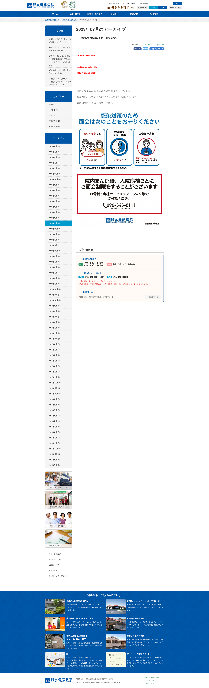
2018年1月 (54, 333)
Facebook (137, 49)
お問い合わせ (143, 3)
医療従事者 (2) (54, 121)
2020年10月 (55, 251)
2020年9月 (54, 256)
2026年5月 (54, 157)
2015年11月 (54, 454)
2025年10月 (55, 179)
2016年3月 (54, 432)
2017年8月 (54, 344)
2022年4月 (54, 234)
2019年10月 (55, 300)
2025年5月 (54, 190)
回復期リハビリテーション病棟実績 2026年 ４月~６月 (60, 40)
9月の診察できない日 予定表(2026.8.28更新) (59, 48)
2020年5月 (54, 267)
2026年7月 (54, 152)
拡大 (162, 7)
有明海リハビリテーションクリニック (143, 601)
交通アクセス (114, 3)
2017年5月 (54, 355)
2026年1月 (54, 168)
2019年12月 (55, 289)
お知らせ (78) (54, 104)
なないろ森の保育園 (135, 636)
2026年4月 (54, 163)
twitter (145, 49)
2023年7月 (54, 223)
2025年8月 (54, 185)
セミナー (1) (53, 115)
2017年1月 (54, 377)
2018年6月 (54, 322)
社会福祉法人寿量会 (135, 618)
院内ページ (150, 683)
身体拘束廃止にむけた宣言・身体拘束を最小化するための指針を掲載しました (60, 82)
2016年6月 (54, 416)
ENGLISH (173, 7)
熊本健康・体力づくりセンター (79, 618)
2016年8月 (54, 405)
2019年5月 (54, 306)
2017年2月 (54, 372)
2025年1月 (54, 196)
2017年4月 (54, 361)
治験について (54, 565)
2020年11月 (54, 245)
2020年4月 (54, 273)
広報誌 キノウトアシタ (57, 576)
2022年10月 (55, 229)
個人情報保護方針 (152, 677)
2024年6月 (54, 207)
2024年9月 (54, 201)
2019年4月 (54, 311)
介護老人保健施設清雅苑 (77, 601)
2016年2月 (54, 438)
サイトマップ (151, 680)
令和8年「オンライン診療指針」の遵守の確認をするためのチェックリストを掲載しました (60, 60)
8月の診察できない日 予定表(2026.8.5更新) (59, 71)
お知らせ (146, 45)
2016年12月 (55, 383)
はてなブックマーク (156, 49)
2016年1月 (54, 443)
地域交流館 (53, 570)
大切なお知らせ (158, 45)
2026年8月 (54, 146)
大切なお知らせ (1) (56, 126)
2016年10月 (55, 394)
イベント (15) (54, 110)
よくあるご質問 (129, 3)
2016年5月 (54, 421)
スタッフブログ (55, 554)
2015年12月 (55, 449)
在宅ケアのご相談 (55, 559)
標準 (153, 7)
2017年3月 (54, 366)
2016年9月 (54, 399)
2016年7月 (54, 410)
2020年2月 (54, 278)
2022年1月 (54, 240)
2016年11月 (54, 388)
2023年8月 (54, 218)
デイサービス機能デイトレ (138, 654)
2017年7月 (54, 350)
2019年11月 (54, 295)
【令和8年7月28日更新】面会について (99, 37)
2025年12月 (55, 174)
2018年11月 (54, 317)
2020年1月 (54, 284)
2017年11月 (54, 339)
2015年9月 (54, 460)
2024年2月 (54, 212)
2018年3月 (54, 328)
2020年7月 (54, 262)
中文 (179, 7)
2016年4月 (54, 427)
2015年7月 (54, 465)
